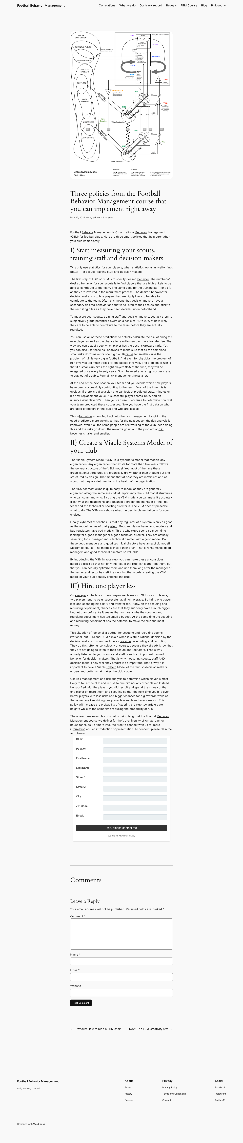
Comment (77, 916)
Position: (81, 748)
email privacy (129, 836)
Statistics (108, 217)
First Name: (83, 758)
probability (108, 704)
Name (75, 954)
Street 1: (81, 777)
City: (79, 796)
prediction (109, 337)
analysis (162, 420)
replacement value (93, 396)
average (80, 595)
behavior (143, 279)
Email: (80, 815)
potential (101, 321)
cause (129, 354)
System (90, 460)
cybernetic (127, 460)
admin (96, 217)
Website (75, 986)
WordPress (39, 1124)
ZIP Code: (82, 806)
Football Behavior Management (41, 5)
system (147, 522)
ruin (87, 358)
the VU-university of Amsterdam (139, 720)
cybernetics (88, 522)
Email (75, 970)
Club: (79, 739)
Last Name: (83, 767)
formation (85, 416)
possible (125, 641)
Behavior (87, 232)
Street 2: (81, 787)
